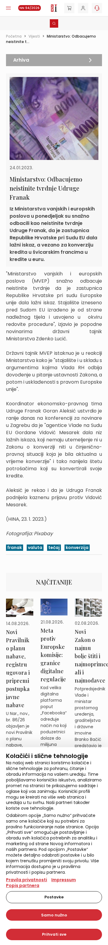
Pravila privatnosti (26, 880)
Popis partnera (22, 885)
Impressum (63, 880)
